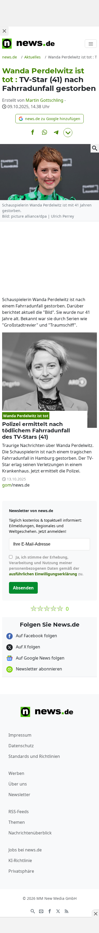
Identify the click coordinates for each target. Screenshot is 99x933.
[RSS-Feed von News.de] (66, 911)
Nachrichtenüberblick (30, 833)
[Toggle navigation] (91, 43)
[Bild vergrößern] (95, 148)
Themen (16, 822)
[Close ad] (4, 31)
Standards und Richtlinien (34, 756)
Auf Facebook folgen (36, 636)
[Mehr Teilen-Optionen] (67, 132)
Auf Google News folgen (39, 658)
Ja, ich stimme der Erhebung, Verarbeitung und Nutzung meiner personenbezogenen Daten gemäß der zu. (46, 565)
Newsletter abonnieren (38, 669)
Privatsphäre (21, 871)
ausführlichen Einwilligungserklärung (43, 573)
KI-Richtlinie (20, 860)
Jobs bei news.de (25, 850)
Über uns (17, 784)
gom (6, 485)
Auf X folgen (27, 647)
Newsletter (19, 794)
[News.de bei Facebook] (50, 911)
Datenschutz (21, 746)
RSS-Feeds (18, 811)
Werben (16, 773)
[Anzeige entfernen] (95, 913)
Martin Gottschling (44, 100)
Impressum (19, 735)
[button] (49, 118)
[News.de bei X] (58, 911)
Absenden (23, 588)
